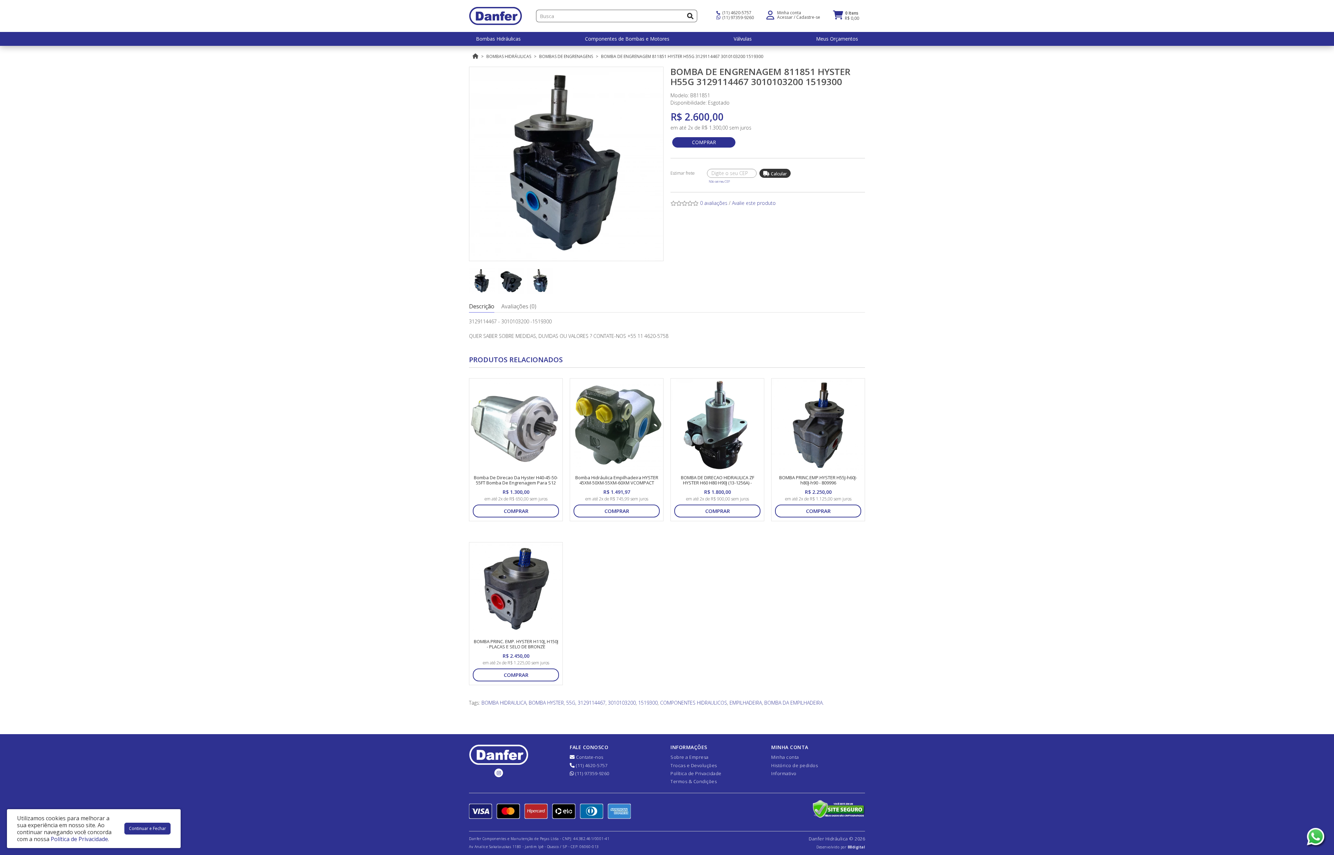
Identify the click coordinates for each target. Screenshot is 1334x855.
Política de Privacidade (696, 773)
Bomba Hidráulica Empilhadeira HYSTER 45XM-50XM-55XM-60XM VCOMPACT (616, 480)
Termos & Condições (693, 781)
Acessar (785, 17)
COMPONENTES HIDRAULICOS (693, 702)
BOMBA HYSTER (546, 702)
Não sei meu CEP (719, 181)
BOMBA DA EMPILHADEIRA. (794, 702)
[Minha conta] (770, 14)
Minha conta (785, 757)
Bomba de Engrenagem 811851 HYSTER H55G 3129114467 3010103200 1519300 (682, 56)
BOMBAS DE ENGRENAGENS (566, 56)
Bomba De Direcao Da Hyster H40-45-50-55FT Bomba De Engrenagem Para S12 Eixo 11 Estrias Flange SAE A (516, 482)
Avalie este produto (754, 203)
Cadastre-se (808, 17)
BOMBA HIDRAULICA (503, 702)
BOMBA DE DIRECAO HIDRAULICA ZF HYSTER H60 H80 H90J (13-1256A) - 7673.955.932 (717, 482)
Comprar (704, 142)
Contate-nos (589, 757)
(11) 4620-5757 (736, 13)
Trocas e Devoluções (693, 765)
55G (570, 702)
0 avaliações (713, 203)
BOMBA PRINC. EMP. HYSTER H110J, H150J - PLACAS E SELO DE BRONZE (516, 644)
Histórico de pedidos (794, 765)
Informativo (784, 773)
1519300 (648, 702)
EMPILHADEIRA (746, 702)
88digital (856, 847)
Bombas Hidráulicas (508, 56)
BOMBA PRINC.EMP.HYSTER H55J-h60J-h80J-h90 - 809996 (818, 480)
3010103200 (622, 702)
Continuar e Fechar (147, 828)
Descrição (481, 306)
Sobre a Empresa (689, 757)
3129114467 (592, 702)
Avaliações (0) (518, 306)
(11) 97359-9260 (737, 17)
